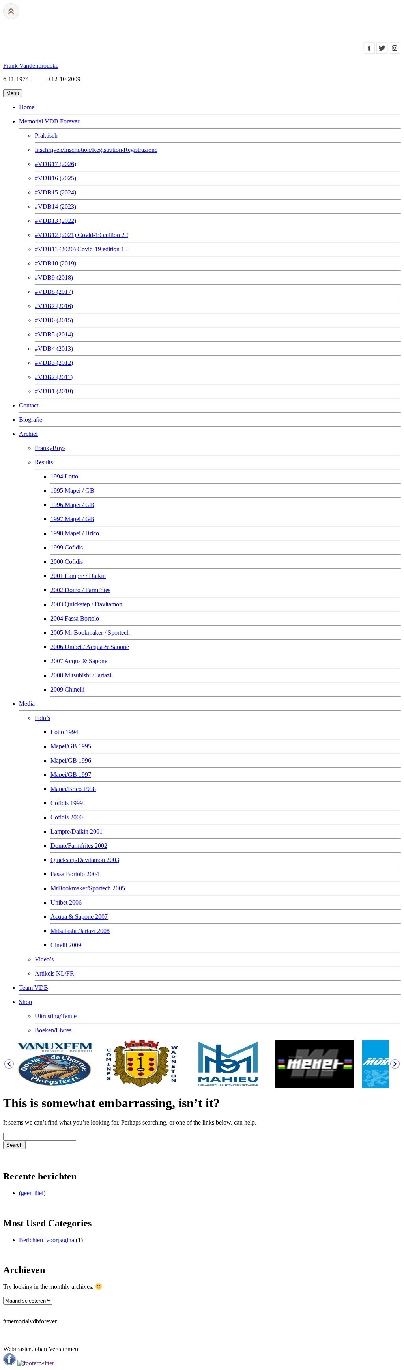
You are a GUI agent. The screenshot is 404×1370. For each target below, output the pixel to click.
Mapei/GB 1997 (70, 774)
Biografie (30, 419)
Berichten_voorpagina (46, 1240)
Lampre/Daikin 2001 (76, 831)
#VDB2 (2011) (54, 377)
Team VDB (33, 987)
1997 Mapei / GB (72, 519)
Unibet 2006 (66, 902)
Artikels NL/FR (54, 973)
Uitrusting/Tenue (56, 1016)
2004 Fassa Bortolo (74, 618)
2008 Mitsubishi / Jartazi (80, 675)
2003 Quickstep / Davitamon (86, 604)
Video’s (44, 959)
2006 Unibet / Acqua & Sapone (89, 646)
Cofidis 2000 (66, 817)
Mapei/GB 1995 (70, 746)
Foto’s (42, 717)
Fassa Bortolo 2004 (74, 874)
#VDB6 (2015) (54, 320)
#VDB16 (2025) (55, 178)
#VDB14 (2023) (55, 206)
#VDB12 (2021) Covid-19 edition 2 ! (81, 235)
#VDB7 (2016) (54, 306)
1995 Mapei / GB (72, 490)
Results (44, 462)
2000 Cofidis (66, 561)
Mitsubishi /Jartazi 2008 (80, 930)
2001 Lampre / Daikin (78, 575)
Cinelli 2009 (65, 945)
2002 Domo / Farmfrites (80, 590)
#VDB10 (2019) (55, 263)
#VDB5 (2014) (54, 334)
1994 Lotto (64, 476)
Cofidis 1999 (66, 803)
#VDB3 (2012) (54, 362)
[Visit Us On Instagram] (394, 52)
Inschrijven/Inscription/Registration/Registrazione (96, 149)
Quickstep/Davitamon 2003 (84, 859)
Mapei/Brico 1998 (73, 788)
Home (26, 107)
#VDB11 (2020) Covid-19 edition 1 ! (81, 249)
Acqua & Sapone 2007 (79, 916)
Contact (28, 405)
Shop (25, 1001)
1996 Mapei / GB (72, 504)
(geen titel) (32, 1193)
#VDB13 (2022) (55, 220)
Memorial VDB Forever (49, 121)
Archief (28, 433)
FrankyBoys (50, 448)
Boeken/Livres (53, 1030)
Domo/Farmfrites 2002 (78, 845)
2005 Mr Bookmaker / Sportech (90, 632)
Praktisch (46, 135)
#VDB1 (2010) (54, 391)
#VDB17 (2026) (55, 164)
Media (27, 703)
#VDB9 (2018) (54, 277)
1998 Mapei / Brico (74, 533)
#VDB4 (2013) (54, 348)
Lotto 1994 (64, 732)
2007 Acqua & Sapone (78, 661)
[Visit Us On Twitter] (382, 52)
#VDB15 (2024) (55, 192)
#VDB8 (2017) (54, 291)
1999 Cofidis (66, 547)
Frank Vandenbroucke (30, 65)
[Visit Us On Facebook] (369, 52)
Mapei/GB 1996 (70, 760)
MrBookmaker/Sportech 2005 (87, 888)
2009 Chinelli (67, 689)
